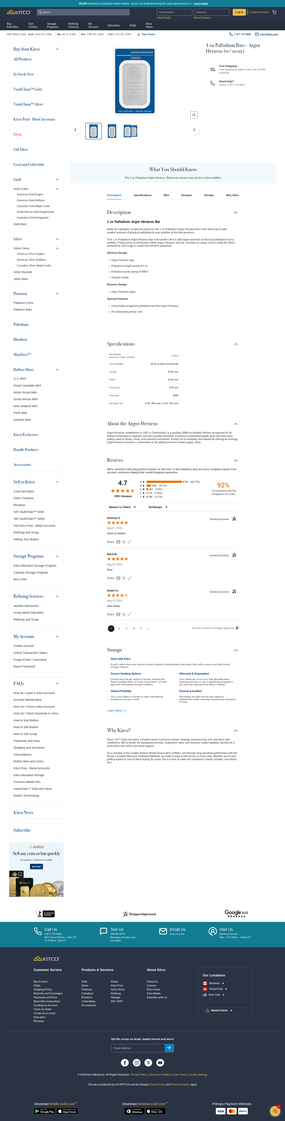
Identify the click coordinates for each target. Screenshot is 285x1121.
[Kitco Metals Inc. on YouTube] (160, 1062)
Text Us (117, 929)
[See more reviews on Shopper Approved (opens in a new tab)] (129, 542)
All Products (23, 59)
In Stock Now (24, 74)
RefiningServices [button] (73, 25)
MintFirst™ (22, 354)
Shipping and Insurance (29, 747)
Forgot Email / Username (30, 659)
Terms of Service (180, 1084)
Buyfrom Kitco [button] (13, 25)
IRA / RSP (117, 1001)
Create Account (259, 12)
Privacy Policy (138, 1074)
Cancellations (22, 754)
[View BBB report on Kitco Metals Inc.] (46, 914)
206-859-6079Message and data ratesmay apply (123, 937)
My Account (24, 636)
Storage (209, 195)
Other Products (23, 498)
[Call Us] (38, 934)
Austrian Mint (22, 419)
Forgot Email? (164, 17)
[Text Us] (103, 934)
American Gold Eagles (30, 194)
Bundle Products (26, 449)
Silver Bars (21, 279)
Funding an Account (45, 1005)
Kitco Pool (117, 985)
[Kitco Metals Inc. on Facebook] (125, 1062)
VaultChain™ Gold (28, 89)
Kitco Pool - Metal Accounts (34, 119)
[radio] (173, 482)
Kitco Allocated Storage (29, 775)
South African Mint (26, 399)
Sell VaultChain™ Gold (29, 511)
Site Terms (180, 1074)
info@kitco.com (269, 34)
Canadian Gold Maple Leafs (33, 206)
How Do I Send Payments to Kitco (36, 713)
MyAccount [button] (93, 25)
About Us (152, 981)
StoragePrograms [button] (52, 25)
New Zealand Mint (25, 406)
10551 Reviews (126, 496)
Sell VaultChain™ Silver (29, 518)
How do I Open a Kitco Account (34, 693)
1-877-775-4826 (236, 84)
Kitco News (23, 812)
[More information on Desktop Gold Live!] (134, 1111)
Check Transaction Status (30, 652)
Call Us (51, 929)
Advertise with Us (157, 997)
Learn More (114, 710)
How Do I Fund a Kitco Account (34, 706)
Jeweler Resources (26, 606)
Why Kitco (232, 195)
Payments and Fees (27, 741)
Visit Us (226, 929)
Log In (239, 12)
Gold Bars (20, 224)
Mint (166, 195)
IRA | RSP (20, 579)
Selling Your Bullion (26, 539)
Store (113, 696)
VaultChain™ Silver (28, 104)
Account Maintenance (28, 699)
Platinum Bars (23, 309)
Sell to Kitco (24, 481)
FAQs (19, 683)
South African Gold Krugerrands (35, 211)
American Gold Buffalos (31, 200)
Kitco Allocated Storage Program (35, 565)
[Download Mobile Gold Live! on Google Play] (45, 1111)
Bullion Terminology (26, 795)
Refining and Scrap (26, 532)
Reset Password (202, 17)
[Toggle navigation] (57, 49)
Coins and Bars (24, 491)
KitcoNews (149, 25)
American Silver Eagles (30, 253)
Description (114, 195)
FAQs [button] (132, 25)
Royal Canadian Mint (27, 385)
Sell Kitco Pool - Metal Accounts (34, 525)
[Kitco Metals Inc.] (47, 958)
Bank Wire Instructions (47, 1001)
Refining (116, 993)
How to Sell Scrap (25, 734)
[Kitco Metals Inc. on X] (148, 1062)
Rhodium (20, 339)
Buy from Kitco (27, 49)
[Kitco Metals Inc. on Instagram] (137, 1062)
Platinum (20, 293)
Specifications (143, 195)
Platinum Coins (23, 302)
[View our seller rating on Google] (236, 914)
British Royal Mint (25, 392)
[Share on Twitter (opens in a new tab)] (124, 541)
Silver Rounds (23, 272)
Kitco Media (154, 993)
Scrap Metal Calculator (29, 612)
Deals (18, 134)
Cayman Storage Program (31, 572)
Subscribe (22, 830)
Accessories (22, 464)
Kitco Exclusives (26, 434)
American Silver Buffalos (31, 259)
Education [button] (114, 25)
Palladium (21, 324)
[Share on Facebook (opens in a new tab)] (118, 542)
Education (40, 1017)
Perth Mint (20, 413)
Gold (17, 179)
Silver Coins (21, 248)
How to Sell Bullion (26, 727)
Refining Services (28, 596)
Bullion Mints (24, 369)
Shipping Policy (43, 989)
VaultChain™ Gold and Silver (33, 788)
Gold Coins (21, 189)
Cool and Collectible (29, 164)
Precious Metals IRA (27, 782)
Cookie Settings (197, 1074)
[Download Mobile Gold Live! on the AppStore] (67, 1111)
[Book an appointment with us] (213, 934)
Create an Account (44, 1013)
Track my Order (42, 1009)
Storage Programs (29, 556)
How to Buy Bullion (26, 720)
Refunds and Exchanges (48, 993)
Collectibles (88, 1001)
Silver (18, 239)
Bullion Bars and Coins (29, 761)
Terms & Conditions (160, 1074)
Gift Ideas (21, 149)
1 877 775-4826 (242, 34)
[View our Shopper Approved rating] (140, 913)
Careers (151, 985)
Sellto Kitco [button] (33, 25)
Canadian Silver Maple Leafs (34, 265)
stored (199, 679)
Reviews (186, 195)
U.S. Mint (20, 378)
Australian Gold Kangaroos (32, 217)
